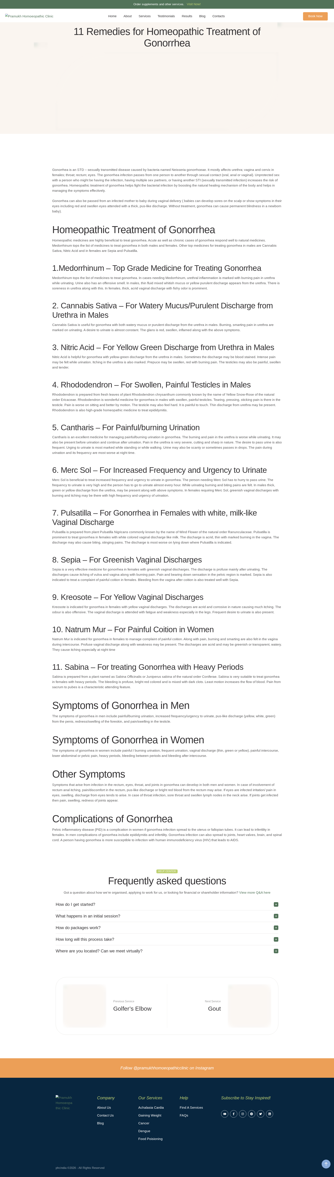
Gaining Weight (149, 1115)
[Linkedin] (269, 1114)
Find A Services (191, 1107)
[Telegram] (251, 1114)
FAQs (184, 1115)
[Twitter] (260, 1114)
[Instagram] (242, 1114)
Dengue (144, 1131)
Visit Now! (194, 4)
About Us (104, 1107)
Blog (100, 1123)
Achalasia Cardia (151, 1107)
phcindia (61, 1168)
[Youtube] (224, 1114)
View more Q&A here (254, 892)
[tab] (167, 904)
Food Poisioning (150, 1139)
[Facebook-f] (233, 1114)
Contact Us (105, 1115)
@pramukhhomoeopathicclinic (160, 1068)
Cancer (143, 1123)
